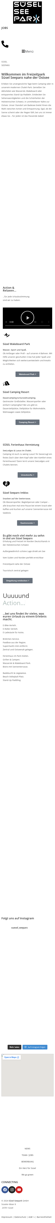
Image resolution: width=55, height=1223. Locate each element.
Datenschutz (20, 1217)
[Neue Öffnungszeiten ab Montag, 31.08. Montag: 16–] (27, 1024)
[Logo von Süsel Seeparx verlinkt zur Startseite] (27, 12)
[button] (27, 51)
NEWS (27, 1148)
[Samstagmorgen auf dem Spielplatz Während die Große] (27, 988)
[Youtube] (19, 1189)
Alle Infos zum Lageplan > (22, 810)
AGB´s (31, 1217)
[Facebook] (4, 1189)
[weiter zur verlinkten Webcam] (27, 35)
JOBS (4, 28)
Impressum (6, 1217)
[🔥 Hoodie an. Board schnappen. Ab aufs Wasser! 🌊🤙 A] (27, 952)
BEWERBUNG (27, 1161)
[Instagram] (12, 1189)
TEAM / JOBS (27, 1155)
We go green (27, 1174)
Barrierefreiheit (44, 1217)
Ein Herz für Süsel (27, 1168)
